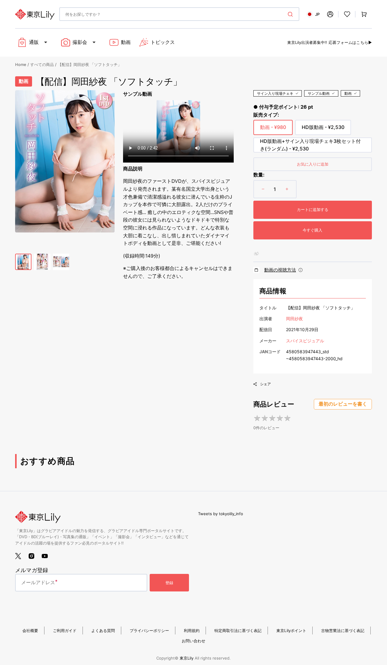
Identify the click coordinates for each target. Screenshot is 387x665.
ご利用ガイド (64, 630)
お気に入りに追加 (312, 164)
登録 (169, 582)
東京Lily (187, 658)
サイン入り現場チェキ (275, 93)
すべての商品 (42, 64)
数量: (259, 175)
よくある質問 (103, 630)
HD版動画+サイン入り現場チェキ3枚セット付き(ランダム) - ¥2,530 (310, 145)
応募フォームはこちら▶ (350, 42)
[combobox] (179, 14)
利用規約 (192, 630)
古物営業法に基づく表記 (342, 630)
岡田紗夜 (294, 318)
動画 (348, 93)
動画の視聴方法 (280, 270)
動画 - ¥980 (273, 129)
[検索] (291, 14)
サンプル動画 (319, 93)
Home (20, 64)
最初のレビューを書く (343, 404)
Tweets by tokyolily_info (220, 513)
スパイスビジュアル (305, 340)
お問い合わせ (193, 640)
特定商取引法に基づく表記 (238, 630)
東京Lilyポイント (291, 630)
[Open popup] (301, 270)
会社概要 (30, 630)
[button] (330, 14)
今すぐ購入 (312, 230)
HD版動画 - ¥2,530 (323, 129)
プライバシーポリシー (149, 630)
